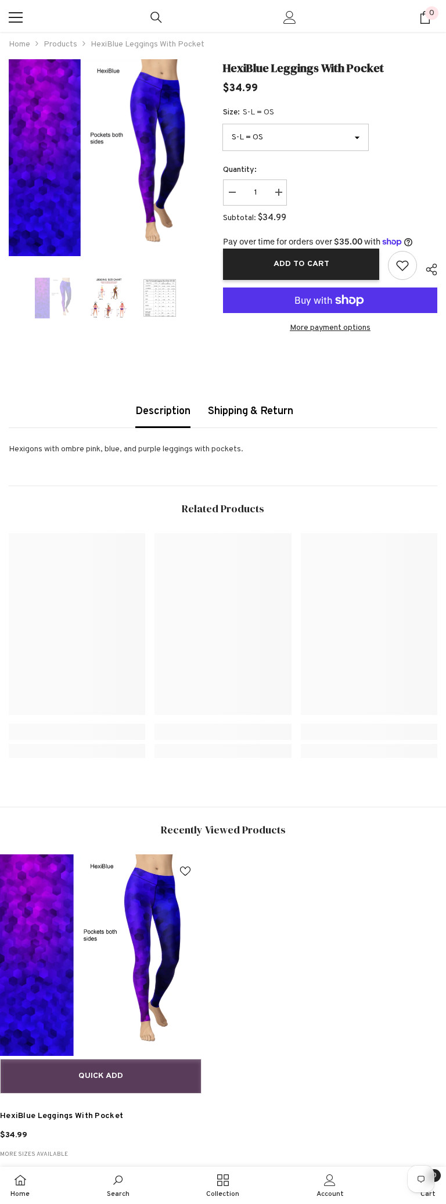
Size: (248, 112)
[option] (107, 157)
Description (162, 411)
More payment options (330, 328)
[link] (77, 732)
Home (19, 44)
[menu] (16, 17)
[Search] (156, 17)
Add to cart (301, 264)
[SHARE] (427, 268)
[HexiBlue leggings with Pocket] (101, 955)
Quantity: (240, 170)
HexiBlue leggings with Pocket (61, 1116)
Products (60, 44)
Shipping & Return (250, 411)
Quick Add (100, 1076)
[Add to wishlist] (402, 265)
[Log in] (289, 17)
